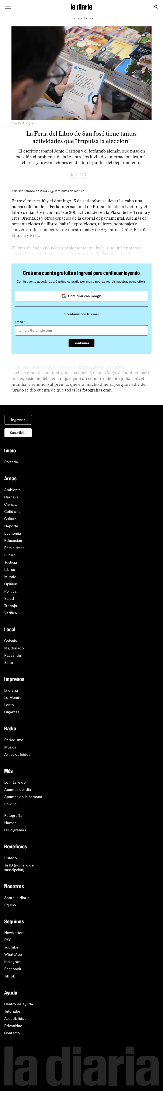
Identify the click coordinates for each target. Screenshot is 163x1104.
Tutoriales (12, 1011)
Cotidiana (12, 511)
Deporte (11, 526)
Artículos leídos (17, 754)
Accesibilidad (15, 1018)
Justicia (10, 562)
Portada (11, 462)
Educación (13, 540)
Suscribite (18, 432)
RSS (7, 940)
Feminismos (14, 548)
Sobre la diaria (17, 897)
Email (20, 322)
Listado (10, 858)
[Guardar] (73, 175)
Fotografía (13, 815)
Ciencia (10, 504)
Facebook (12, 969)
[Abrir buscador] (156, 7)
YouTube (11, 947)
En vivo (10, 804)
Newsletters (14, 932)
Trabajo (10, 605)
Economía (12, 533)
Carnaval (12, 497)
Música (10, 747)
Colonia (10, 641)
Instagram (12, 961)
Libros (74, 18)
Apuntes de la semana (23, 797)
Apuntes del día (17, 789)
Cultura (10, 519)
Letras (88, 18)
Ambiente (12, 490)
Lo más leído (15, 782)
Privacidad (13, 1025)
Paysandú (12, 655)
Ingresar (18, 419)
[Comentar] (84, 175)
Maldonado (14, 648)
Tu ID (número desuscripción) (19, 867)
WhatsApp (13, 954)
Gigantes (11, 712)
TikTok (9, 976)
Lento (9, 704)
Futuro (9, 555)
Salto (8, 662)
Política (10, 591)
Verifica (10, 613)
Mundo (10, 576)
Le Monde (12, 697)
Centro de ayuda (18, 1004)
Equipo (10, 905)
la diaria (11, 690)
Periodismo (13, 740)
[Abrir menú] (7, 6)
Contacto (12, 1033)
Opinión (10, 584)
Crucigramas (15, 830)
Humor (10, 822)
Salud (9, 598)
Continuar (81, 343)
